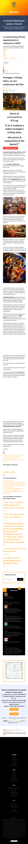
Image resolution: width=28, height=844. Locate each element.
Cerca (20, 579)
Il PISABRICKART (14, 811)
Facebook (17, 721)
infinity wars (14, 455)
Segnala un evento (14, 805)
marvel (4, 455)
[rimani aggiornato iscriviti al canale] (14, 670)
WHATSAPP (14, 714)
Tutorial (14, 809)
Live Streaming (14, 765)
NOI (7, 717)
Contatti (14, 796)
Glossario (14, 777)
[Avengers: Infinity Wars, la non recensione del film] (14, 101)
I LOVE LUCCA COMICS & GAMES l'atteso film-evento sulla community (13, 505)
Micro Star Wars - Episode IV (10, 458)
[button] (14, 57)
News (4, 510)
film (10, 456)
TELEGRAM (14, 709)
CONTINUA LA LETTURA (10, 148)
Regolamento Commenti (14, 788)
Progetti (14, 761)
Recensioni (5, 87)
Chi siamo (14, 757)
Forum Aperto (14, 807)
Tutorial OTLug (14, 781)
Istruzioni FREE (14, 779)
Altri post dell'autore (8, 480)
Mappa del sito (14, 794)
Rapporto (6, 70)
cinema (13, 456)
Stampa (6, 71)
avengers (9, 455)
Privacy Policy (14, 790)
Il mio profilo (14, 803)
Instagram (11, 721)
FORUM (14, 719)
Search (6, 62)
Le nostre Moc (6, 554)
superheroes (18, 456)
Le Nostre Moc (14, 759)
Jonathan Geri (6, 89)
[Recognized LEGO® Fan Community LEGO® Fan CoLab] (14, 741)
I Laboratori (14, 763)
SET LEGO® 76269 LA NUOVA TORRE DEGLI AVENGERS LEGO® (12, 560)
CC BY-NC (16, 837)
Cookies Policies (14, 792)
